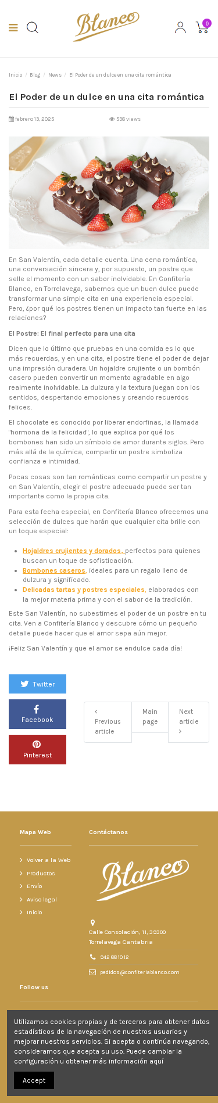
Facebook (37, 720)
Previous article (108, 726)
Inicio (34, 912)
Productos (41, 873)
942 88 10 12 (114, 957)
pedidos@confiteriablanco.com (140, 972)
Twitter (43, 684)
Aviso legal (42, 899)
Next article (188, 716)
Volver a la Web (49, 860)
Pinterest (37, 755)
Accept (34, 1080)
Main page (150, 716)
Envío (34, 886)
